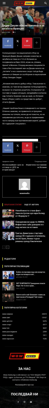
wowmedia (24, 193)
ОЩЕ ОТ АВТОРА (31, 205)
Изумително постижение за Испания (36, 166)
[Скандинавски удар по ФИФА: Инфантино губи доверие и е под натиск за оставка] (8, 225)
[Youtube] (31, 402)
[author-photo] (24, 190)
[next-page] (7, 247)
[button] (4, 3)
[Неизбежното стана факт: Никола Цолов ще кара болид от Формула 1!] (8, 213)
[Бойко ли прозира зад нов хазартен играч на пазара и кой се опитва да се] (8, 275)
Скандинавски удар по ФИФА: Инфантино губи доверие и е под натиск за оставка (29, 224)
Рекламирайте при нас (24, 385)
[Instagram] (24, 402)
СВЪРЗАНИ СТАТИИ (12, 205)
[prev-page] (3, 247)
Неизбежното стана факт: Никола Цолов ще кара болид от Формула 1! (30, 213)
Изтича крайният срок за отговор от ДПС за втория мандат (13, 167)
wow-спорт (5, 22)
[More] (36, 43)
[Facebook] (18, 402)
